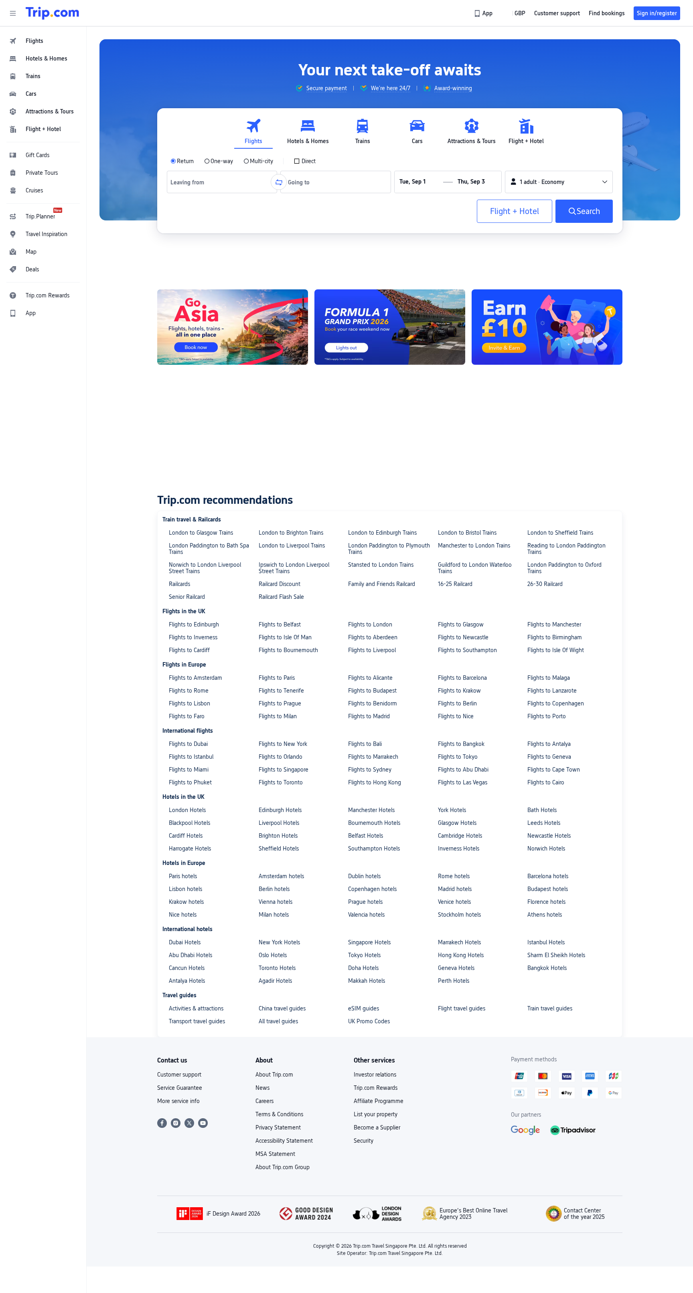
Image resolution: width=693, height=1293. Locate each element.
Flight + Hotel (514, 211)
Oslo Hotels (273, 955)
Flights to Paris (277, 678)
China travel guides (282, 1008)
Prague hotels (365, 902)
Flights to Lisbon (189, 703)
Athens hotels (544, 914)
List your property (375, 1114)
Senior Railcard (187, 597)
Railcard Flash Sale (281, 597)
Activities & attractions (196, 1008)
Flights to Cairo (545, 782)
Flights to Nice (456, 716)
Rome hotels (454, 876)
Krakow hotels (186, 902)
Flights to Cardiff (189, 650)
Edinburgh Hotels (280, 810)
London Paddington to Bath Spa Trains (209, 548)
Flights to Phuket (190, 782)
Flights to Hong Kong (374, 782)
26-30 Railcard (545, 584)
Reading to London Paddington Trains (566, 548)
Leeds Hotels (543, 823)
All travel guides (278, 1021)
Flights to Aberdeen (372, 637)
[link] (484, 13)
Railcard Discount (279, 584)
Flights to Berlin (457, 703)
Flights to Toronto (281, 782)
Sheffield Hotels (279, 848)
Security (363, 1140)
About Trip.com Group (282, 1167)
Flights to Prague (280, 703)
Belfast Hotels (365, 835)
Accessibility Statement (284, 1140)
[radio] (182, 161)
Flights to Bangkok (461, 744)
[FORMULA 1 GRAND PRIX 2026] (389, 327)
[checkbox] (304, 161)
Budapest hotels (547, 889)
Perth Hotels (453, 981)
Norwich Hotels (546, 848)
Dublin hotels (364, 876)
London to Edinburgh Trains (382, 532)
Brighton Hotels (278, 835)
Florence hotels (546, 902)
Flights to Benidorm (372, 703)
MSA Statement (275, 1154)
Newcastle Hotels (549, 835)
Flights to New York (283, 744)
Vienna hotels (275, 902)
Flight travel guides (461, 1008)
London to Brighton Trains (291, 532)
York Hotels (452, 810)
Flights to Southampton (467, 650)
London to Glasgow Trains (201, 532)
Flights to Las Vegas (462, 782)
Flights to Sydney (369, 769)
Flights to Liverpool (372, 650)
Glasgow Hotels (457, 823)
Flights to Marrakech (373, 757)
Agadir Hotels (275, 981)
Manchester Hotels (371, 810)
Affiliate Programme (378, 1101)
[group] (321, 88)
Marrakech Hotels (459, 942)
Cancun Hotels (187, 968)
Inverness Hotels (458, 848)
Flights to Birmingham (554, 637)
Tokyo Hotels (364, 955)
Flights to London (370, 624)
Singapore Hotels (369, 942)
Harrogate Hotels (190, 848)
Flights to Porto (546, 716)
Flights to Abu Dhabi (463, 769)
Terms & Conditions (279, 1114)
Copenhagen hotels (372, 889)
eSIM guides (363, 1008)
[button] (12, 13)
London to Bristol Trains (467, 532)
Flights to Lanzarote (552, 690)
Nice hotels (183, 914)
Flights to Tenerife (281, 690)
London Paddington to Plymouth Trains (389, 548)
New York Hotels (279, 942)
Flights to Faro (187, 716)
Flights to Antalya (549, 744)
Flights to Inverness (193, 637)
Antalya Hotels (187, 981)
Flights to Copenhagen (555, 703)
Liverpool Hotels (279, 823)
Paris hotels (183, 876)
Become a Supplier (377, 1127)
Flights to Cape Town (553, 769)
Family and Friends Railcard (381, 584)
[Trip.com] (52, 13)
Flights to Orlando (280, 757)
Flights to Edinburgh (194, 624)
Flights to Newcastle (463, 637)
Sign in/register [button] (657, 13)
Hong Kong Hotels (461, 955)
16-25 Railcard (455, 584)
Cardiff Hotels (186, 835)
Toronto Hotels (277, 968)
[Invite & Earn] (547, 327)
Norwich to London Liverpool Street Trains (205, 568)
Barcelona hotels (547, 876)
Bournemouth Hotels (374, 823)
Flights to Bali (365, 744)
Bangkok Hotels (547, 968)
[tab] (253, 131)
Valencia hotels (366, 914)
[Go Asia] (232, 327)
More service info (178, 1101)
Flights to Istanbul (191, 757)
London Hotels (187, 810)
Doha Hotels (363, 968)
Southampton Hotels (374, 848)
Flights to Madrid (369, 716)
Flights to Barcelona (462, 678)
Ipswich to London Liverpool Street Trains (294, 568)
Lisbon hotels (185, 889)
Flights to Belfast (280, 624)
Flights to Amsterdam (195, 678)
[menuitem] (43, 41)
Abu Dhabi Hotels (190, 955)
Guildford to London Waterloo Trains (475, 568)
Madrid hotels (455, 889)
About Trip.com (274, 1074)
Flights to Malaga (548, 678)
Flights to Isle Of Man (285, 637)
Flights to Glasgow (461, 624)
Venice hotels (454, 902)
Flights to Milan (278, 716)
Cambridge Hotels (460, 835)
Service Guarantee (179, 1088)
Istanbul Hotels (546, 942)
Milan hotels (274, 914)
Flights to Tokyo (458, 757)
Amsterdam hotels (281, 876)
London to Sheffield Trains (560, 532)
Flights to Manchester (554, 624)
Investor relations (375, 1074)
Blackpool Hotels (189, 823)
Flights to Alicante (370, 678)
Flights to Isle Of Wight (555, 650)
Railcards (179, 584)
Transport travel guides (197, 1021)
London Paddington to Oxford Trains (564, 568)
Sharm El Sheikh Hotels (556, 955)
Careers (264, 1101)
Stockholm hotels (459, 914)
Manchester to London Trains (474, 545)
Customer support (179, 1074)
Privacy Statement (278, 1127)
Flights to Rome (189, 690)
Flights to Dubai (188, 744)
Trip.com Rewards (375, 1088)
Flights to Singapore (283, 769)
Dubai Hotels (185, 942)
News (262, 1088)
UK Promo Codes (369, 1021)
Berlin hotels (274, 889)
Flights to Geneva (549, 757)
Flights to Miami (189, 769)
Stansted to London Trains (380, 565)
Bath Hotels (542, 810)
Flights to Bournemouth (288, 650)
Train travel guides (549, 1008)
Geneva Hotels (456, 968)
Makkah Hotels (366, 981)
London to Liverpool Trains (292, 545)
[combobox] (190, 182)
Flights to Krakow (459, 690)
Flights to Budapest (372, 690)
